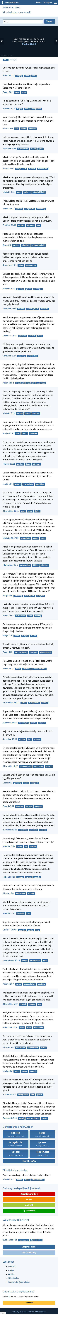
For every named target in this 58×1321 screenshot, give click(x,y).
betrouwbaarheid (38, 245)
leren (24, 92)
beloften (38, 806)
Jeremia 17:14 (9, 846)
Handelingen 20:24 (11, 960)
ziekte (26, 783)
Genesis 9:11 (8, 806)
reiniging (19, 76)
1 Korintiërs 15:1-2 (11, 703)
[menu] (55, 4)
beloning (31, 893)
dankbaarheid (25, 565)
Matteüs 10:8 (9, 289)
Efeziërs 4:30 (8, 169)
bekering (22, 930)
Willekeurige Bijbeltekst (16, 1220)
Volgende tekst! (29, 1247)
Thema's (38, 3)
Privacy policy (40, 1312)
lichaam (49, 766)
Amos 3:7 (7, 245)
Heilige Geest (21, 169)
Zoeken (17, 7)
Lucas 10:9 (7, 783)
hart (33, 76)
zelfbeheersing (25, 766)
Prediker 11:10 (9, 225)
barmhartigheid (29, 984)
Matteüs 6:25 (9, 413)
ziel (28, 913)
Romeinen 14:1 (9, 265)
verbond (29, 806)
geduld (39, 1095)
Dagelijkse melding (29, 1194)
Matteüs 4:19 (9, 109)
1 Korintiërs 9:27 (10, 766)
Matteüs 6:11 (9, 1180)
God (39, 1240)
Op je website (29, 1211)
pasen (22, 1028)
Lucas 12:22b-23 (10, 336)
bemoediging (23, 723)
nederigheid (29, 596)
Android (29, 1205)
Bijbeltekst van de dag (15, 1170)
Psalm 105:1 (8, 209)
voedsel (33, 149)
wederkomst (42, 169)
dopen (35, 538)
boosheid (44, 309)
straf (37, 930)
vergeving (21, 356)
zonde (17, 636)
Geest (27, 76)
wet (16, 129)
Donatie (29, 1303)
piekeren (27, 192)
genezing (20, 289)
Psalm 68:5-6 (8, 383)
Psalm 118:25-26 (10, 1028)
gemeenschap (31, 265)
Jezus (26, 109)
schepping (18, 596)
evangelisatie (36, 109)
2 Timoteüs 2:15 (10, 830)
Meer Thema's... (29, 1161)
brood (27, 1180)
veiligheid (30, 383)
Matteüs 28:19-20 (10, 538)
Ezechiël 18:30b (10, 930)
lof (26, 846)
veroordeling (38, 766)
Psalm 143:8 (8, 616)
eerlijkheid (23, 830)
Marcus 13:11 (9, 464)
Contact (31, 1312)
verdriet (32, 169)
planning (25, 245)
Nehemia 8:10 (9, 877)
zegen (29, 1028)
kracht (25, 433)
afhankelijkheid (39, 192)
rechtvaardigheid (21, 652)
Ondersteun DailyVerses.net (18, 1291)
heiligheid (20, 383)
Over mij (16, 1312)
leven (17, 92)
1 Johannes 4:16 (10, 1240)
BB (5, 60)
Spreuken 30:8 (9, 149)
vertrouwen (20, 616)
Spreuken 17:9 (9, 356)
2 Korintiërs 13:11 (11, 511)
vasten (17, 1071)
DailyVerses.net (8, 7)
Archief (11, 1274)
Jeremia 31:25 (9, 913)
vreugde (37, 739)
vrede (30, 511)
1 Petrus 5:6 (8, 893)
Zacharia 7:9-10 (10, 1118)
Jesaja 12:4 (7, 484)
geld (40, 149)
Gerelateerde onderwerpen (18, 1127)
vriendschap (32, 356)
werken (43, 830)
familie (23, 129)
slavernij (33, 1071)
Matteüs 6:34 (9, 192)
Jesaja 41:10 (8, 433)
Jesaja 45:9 (7, 596)
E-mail (29, 1199)
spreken (19, 209)
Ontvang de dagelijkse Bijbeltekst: (22, 1188)
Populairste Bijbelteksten (19, 1282)
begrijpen (40, 596)
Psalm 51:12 (8, 76)
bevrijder (33, 652)
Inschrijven (48, 3)
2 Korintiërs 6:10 (10, 1004)
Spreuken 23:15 (10, 739)
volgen (19, 109)
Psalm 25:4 (7, 92)
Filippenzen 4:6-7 (10, 565)
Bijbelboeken (13, 1278)
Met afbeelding (29, 1253)
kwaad (33, 636)
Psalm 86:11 (8, 669)
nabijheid (34, 783)
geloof (21, 265)
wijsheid (22, 739)
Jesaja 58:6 (7, 1071)
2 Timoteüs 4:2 (9, 1095)
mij (8, 1296)
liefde (37, 511)
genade (24, 961)
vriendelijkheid (32, 309)
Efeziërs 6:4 (8, 129)
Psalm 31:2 (7, 652)
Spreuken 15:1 (9, 309)
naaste (43, 1048)
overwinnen (38, 1028)
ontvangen (38, 289)
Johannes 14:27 (10, 723)
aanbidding (41, 209)
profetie (16, 245)
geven (28, 289)
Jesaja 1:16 (7, 636)
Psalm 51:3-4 (8, 984)
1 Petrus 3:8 (8, 1048)
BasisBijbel (13, 60)
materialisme (23, 149)
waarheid (26, 669)
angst (18, 433)
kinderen (32, 129)
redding (44, 703)
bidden (35, 565)
